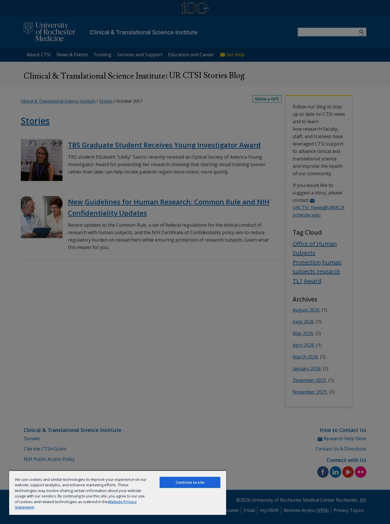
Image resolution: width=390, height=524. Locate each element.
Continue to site (190, 482)
